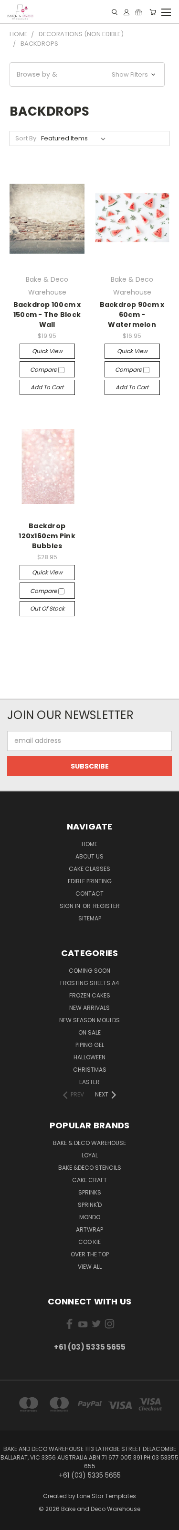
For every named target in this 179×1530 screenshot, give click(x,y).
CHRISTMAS (89, 1070)
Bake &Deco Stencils (89, 1168)
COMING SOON (89, 971)
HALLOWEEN (89, 1057)
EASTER (89, 1082)
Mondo (89, 1217)
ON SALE (89, 1032)
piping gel (89, 1045)
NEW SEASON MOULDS (89, 1020)
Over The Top (90, 1254)
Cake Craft (89, 1180)
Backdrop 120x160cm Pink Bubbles (47, 536)
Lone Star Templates (106, 1496)
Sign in (71, 906)
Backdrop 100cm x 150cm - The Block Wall (47, 314)
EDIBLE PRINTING (90, 881)
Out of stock (47, 608)
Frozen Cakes (89, 995)
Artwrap (89, 1229)
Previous (15, 1520)
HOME (89, 844)
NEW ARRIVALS (89, 1008)
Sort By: (26, 138)
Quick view (47, 351)
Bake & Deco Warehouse (89, 1143)
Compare (44, 369)
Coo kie (89, 1242)
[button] (87, 74)
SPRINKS (89, 1192)
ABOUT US (89, 856)
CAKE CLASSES (89, 869)
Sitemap (89, 918)
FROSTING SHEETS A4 (89, 983)
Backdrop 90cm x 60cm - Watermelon (132, 314)
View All (90, 1267)
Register (106, 906)
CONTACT (89, 893)
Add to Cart (47, 387)
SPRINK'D (90, 1205)
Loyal (90, 1155)
